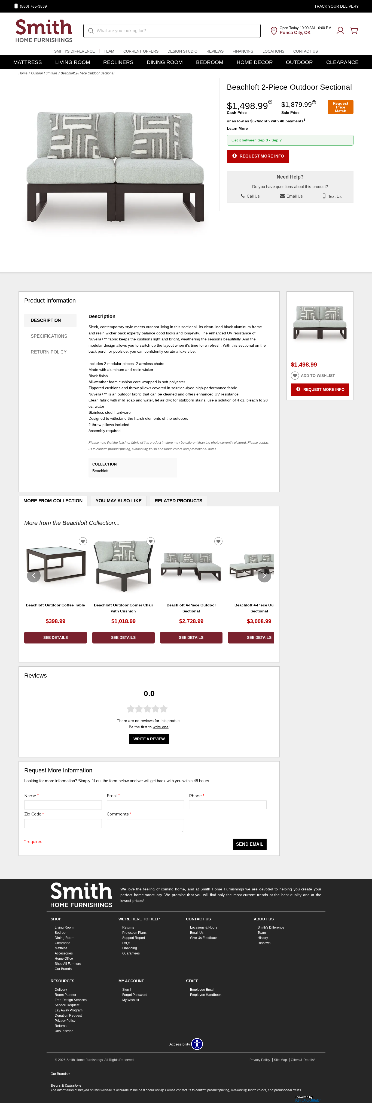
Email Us (294, 196)
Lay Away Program (69, 1010)
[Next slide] (264, 575)
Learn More (237, 128)
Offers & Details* (303, 1060)
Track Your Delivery (336, 6)
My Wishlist (130, 1000)
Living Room (72, 62)
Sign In (127, 990)
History (263, 938)
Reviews (215, 51)
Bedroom (209, 62)
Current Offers (140, 51)
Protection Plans (134, 933)
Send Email (249, 844)
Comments (119, 814)
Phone (196, 795)
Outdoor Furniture (44, 73)
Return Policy (49, 352)
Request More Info (262, 156)
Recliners (118, 62)
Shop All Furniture (68, 964)
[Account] (340, 31)
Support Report (133, 938)
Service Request (67, 1005)
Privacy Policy (65, 1021)
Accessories (64, 953)
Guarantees (131, 953)
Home (23, 73)
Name (31, 795)
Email (113, 795)
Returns (128, 927)
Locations (273, 51)
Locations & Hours (203, 927)
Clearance (342, 62)
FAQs (126, 943)
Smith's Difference (74, 51)
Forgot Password (134, 995)
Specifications (49, 336)
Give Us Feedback (203, 938)
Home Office (64, 958)
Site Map (280, 1060)
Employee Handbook (205, 995)
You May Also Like (119, 500)
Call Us (253, 196)
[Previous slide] (34, 575)
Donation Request (68, 1015)
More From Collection (53, 500)
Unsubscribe (64, 1031)
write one (161, 727)
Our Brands (63, 969)
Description (46, 320)
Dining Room (165, 62)
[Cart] (354, 31)
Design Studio (182, 51)
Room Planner (65, 995)
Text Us (334, 196)
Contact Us (305, 51)
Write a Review (149, 739)
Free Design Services (71, 1000)
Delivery (61, 990)
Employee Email (202, 990)
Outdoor (299, 62)
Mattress (27, 62)
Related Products (178, 500)
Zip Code (34, 814)
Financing (243, 51)
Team (109, 51)
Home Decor (255, 62)
